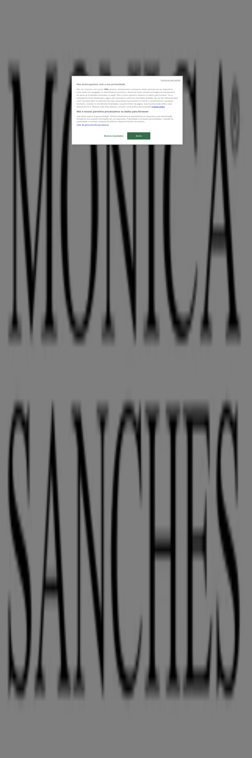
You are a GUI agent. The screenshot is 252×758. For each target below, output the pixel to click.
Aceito (139, 136)
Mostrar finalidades (113, 135)
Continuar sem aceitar (170, 80)
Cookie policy (158, 106)
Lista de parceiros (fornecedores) (93, 125)
